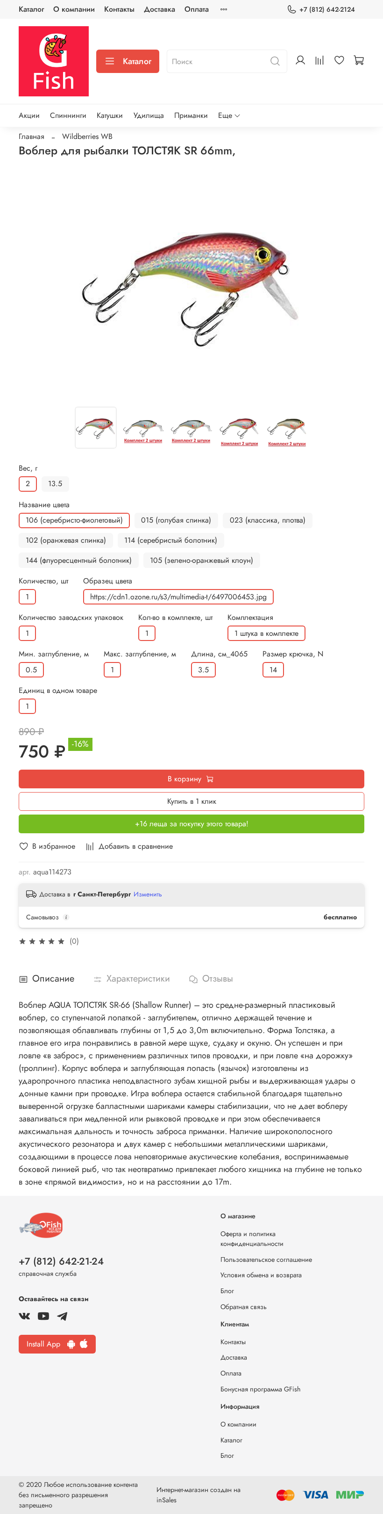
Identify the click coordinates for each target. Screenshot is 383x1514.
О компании (74, 9)
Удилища (149, 115)
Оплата (196, 9)
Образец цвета (107, 580)
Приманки (191, 115)
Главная (31, 136)
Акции (29, 115)
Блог (227, 1291)
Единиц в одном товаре (58, 690)
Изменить (148, 894)
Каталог (31, 9)
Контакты (119, 9)
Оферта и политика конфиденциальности (252, 1239)
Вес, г (28, 468)
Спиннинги (68, 115)
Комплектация (250, 617)
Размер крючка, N (292, 653)
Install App (47, 1344)
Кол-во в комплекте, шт (175, 617)
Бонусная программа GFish (260, 1389)
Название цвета (44, 504)
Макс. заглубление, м (140, 653)
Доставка (159, 9)
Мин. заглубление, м (54, 653)
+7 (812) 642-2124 (327, 9)
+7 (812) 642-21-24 (61, 1261)
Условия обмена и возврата (261, 1275)
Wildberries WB (87, 136)
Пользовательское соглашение (266, 1259)
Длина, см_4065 (219, 653)
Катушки (110, 115)
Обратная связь (243, 1306)
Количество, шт (43, 580)
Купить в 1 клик (191, 801)
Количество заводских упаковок (71, 617)
